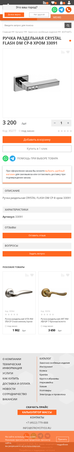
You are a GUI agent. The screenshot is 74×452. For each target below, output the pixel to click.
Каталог (45, 358)
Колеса (43, 370)
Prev (63, 266)
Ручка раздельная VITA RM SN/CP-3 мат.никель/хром (19, 320)
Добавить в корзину (37, 139)
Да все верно (14, 14)
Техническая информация (12, 366)
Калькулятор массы (37, 412)
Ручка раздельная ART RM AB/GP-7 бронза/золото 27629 (54, 321)
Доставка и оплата (16, 383)
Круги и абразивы (49, 378)
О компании (12, 359)
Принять (62, 439)
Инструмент (46, 366)
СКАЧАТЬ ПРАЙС (37, 407)
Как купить (11, 378)
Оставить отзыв (37, 235)
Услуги (8, 373)
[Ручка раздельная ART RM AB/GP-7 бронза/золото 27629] (55, 293)
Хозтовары (45, 390)
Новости (9, 389)
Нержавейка (46, 382)
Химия (43, 386)
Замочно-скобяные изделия (55, 362)
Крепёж (44, 374)
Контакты (37, 417)
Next (70, 266)
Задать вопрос (37, 253)
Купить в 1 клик (37, 148)
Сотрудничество (15, 394)
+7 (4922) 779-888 (37, 422)
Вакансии (10, 399)
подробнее (62, 444)
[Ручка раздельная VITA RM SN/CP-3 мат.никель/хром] (19, 293)
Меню (56, 17)
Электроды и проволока (52, 394)
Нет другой (39, 14)
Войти (69, 2)
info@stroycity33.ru (37, 428)
